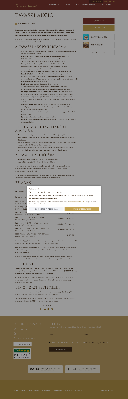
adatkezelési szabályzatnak (77, 202)
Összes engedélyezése (82, 209)
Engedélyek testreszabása (46, 209)
